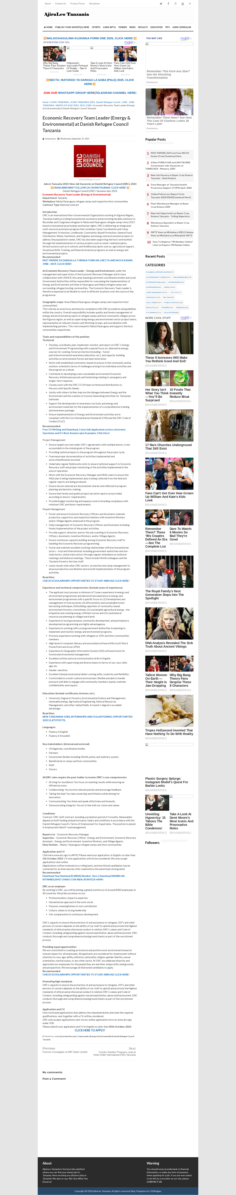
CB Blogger (155, 1191)
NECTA (166, 297)
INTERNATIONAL (153, 282)
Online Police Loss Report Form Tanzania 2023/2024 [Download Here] (171, 196)
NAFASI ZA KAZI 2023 (67, 105)
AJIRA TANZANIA (59, 102)
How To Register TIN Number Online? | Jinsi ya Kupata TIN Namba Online (173, 243)
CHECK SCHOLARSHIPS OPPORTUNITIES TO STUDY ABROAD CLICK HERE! (86, 580)
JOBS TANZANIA (153, 292)
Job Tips (174, 292)
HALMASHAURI (180, 277)
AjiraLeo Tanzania (101, 1191)
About (48, 3)
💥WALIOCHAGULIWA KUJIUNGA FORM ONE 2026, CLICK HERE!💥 (90, 38)
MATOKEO (151, 297)
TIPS (167, 27)
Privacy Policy (77, 3)
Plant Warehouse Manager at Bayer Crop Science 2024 (170, 205)
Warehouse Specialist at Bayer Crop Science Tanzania (170, 224)
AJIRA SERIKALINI (181, 27)
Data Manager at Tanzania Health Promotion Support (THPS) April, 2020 (171, 186)
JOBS (124, 102)
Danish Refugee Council (108, 102)
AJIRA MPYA (109, 27)
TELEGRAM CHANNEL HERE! (116, 92)
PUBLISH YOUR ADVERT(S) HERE (72, 27)
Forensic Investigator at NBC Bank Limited (65, 1052)
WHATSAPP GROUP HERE (76, 92)
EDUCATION (156, 27)
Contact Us (60, 3)
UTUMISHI (150, 312)
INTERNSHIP (173, 282)
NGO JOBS (86, 105)
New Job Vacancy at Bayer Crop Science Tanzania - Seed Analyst (172, 177)
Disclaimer (94, 3)
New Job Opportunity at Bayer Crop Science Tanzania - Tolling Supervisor (170, 215)
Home (49, 27)
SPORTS (96, 27)
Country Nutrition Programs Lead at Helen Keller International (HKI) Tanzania (114, 1053)
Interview (151, 287)
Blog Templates (139, 1191)
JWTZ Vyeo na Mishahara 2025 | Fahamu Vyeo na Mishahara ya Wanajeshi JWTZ (172, 234)
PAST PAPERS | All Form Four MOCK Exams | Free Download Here (170, 154)
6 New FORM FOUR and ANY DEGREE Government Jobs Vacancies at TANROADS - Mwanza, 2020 (167, 165)
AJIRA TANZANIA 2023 (82, 102)
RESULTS (143, 27)
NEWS (132, 27)
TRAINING (180, 307)
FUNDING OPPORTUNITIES (158, 272)
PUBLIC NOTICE (171, 302)
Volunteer (169, 312)
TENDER (122, 27)
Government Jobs (155, 277)
